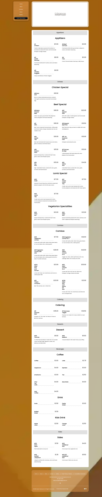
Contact (21, 9)
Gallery (21, 14)
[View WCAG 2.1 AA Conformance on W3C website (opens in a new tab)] (85, 489)
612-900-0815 (60, 478)
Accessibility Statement (79, 474)
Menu (21, 6)
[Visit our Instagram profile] (60, 483)
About (21, 12)
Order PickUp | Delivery (21, 18)
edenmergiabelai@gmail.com (60, 480)
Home (21, 4)
